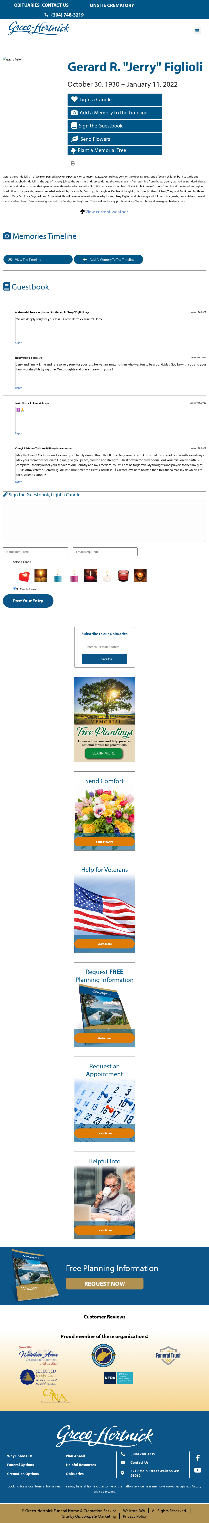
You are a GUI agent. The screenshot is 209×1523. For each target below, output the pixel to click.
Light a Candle (96, 99)
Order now (104, 1038)
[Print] (73, 163)
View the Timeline (27, 259)
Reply (18, 342)
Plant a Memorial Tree (102, 150)
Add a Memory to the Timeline (113, 112)
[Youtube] (198, 1470)
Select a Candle (22, 561)
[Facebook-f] (198, 1458)
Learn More (105, 1133)
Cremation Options (23, 1473)
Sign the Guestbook (100, 125)
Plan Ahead (75, 1456)
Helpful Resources (81, 1464)
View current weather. (107, 212)
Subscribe (104, 658)
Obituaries (27, 5)
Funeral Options (20, 1464)
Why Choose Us (19, 1456)
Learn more (105, 944)
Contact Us (55, 5)
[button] (197, 30)
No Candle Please (26, 589)
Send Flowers (95, 138)
